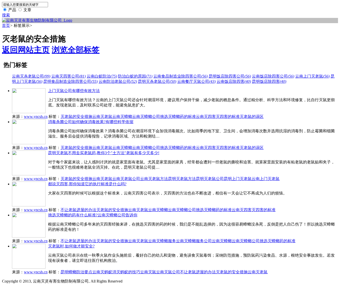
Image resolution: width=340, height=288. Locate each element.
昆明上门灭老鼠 (238, 179)
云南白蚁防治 (102, 76)
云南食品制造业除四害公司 (180, 76)
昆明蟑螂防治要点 (76, 272)
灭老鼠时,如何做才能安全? (71, 246)
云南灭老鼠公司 (126, 179)
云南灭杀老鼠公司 (31, 76)
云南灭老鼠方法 (154, 179)
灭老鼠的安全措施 (76, 116)
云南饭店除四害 (234, 81)
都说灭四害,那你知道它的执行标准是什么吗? (87, 184)
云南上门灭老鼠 (312, 76)
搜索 (6, 15)
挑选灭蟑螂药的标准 (178, 116)
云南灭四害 (206, 116)
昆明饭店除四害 (269, 81)
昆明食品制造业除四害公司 (70, 81)
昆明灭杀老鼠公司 (157, 81)
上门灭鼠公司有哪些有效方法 (74, 91)
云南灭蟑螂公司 (146, 116)
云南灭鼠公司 (168, 272)
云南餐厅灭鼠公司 (196, 81)
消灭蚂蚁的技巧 (126, 272)
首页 (6, 25)
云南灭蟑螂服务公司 (194, 241)
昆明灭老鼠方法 (182, 179)
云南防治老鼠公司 (118, 81)
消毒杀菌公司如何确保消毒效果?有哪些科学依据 (90, 122)
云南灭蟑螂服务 (162, 241)
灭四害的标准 (228, 116)
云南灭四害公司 (68, 76)
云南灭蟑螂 (122, 116)
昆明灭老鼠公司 (210, 179)
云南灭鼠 (148, 272)
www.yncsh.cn (36, 116)
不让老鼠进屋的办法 (78, 210)
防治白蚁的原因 (135, 76)
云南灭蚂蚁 (102, 272)
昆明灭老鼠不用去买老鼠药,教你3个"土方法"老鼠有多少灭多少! (103, 153)
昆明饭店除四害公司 (230, 76)
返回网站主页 (26, 49)
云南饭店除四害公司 (273, 76)
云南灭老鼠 (102, 116)
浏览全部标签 (76, 49)
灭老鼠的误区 (252, 116)
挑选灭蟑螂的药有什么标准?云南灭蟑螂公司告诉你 (92, 215)
